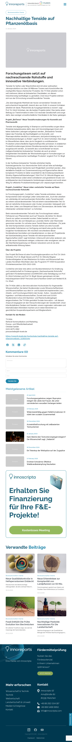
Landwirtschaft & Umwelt (18, 702)
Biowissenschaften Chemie (16, 12)
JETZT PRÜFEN (45, 673)
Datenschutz (41, 738)
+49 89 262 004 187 (50, 703)
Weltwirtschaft (13, 698)
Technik (9, 695)
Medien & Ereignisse (15, 706)
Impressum (31, 738)
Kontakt (9, 709)
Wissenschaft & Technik (17, 691)
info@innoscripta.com (51, 711)
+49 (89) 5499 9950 (50, 707)
